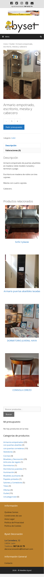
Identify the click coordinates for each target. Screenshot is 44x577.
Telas (5, 486)
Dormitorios (8, 465)
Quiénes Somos (11, 512)
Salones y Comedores (12, 482)
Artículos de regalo (11, 462)
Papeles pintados (11, 479)
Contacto (8, 563)
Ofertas (6, 490)
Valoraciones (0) (13, 150)
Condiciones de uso (13, 515)
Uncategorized (9, 496)
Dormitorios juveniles (13, 469)
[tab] (22, 145)
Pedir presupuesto (14, 127)
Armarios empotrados (13, 442)
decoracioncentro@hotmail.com (19, 549)
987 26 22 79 (19, 546)
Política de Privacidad (14, 522)
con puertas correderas (13, 448)
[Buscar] (41, 36)
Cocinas (6, 456)
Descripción (10, 145)
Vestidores (8, 451)
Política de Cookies (13, 526)
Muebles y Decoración (13, 459)
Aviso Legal (10, 519)
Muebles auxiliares (11, 475)
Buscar (9, 414)
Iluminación (8, 472)
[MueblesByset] (22, 25)
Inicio (5, 44)
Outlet (12, 44)
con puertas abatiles (12, 445)
